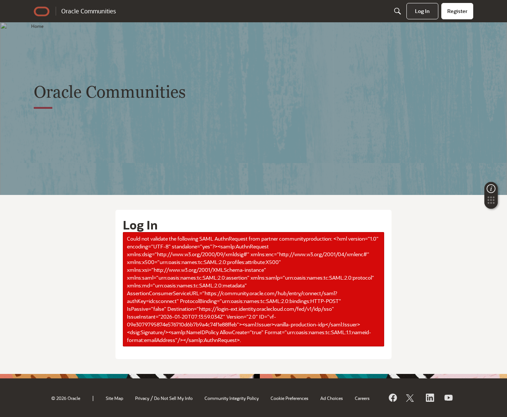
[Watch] (448, 397)
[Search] (397, 11)
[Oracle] (392, 397)
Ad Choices (331, 398)
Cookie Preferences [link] (289, 398)
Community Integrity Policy (232, 398)
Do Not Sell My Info (173, 398)
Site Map (114, 398)
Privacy (142, 398)
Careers (362, 398)
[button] (491, 202)
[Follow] (411, 397)
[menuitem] (422, 11)
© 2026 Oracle (65, 398)
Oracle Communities (88, 11)
